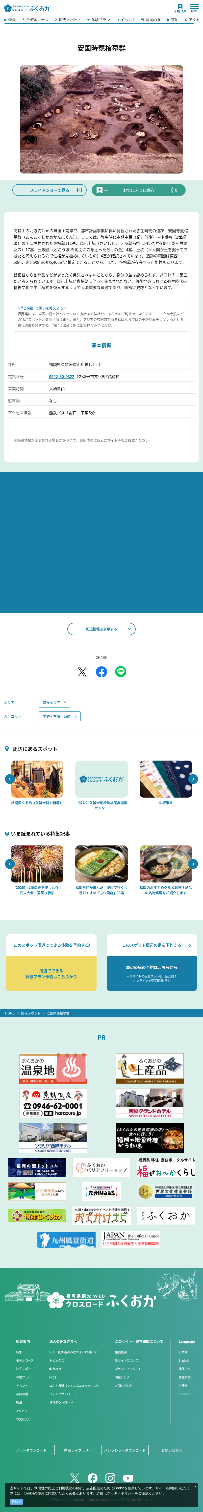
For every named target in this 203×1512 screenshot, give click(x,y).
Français (185, 1394)
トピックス (56, 1360)
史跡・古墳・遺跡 (57, 716)
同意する (16, 1501)
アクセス (22, 1411)
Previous (10, 779)
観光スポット (30, 1013)
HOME (10, 1013)
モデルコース (25, 1360)
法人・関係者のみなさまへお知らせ (73, 1352)
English (184, 1360)
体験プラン (23, 1377)
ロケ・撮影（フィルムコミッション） (74, 1385)
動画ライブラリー (78, 1450)
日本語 (183, 1352)
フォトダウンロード (62, 1394)
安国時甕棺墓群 (58, 1013)
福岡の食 (22, 1394)
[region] (101, 21)
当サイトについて (127, 1360)
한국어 (183, 1385)
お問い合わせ (124, 1385)
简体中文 (185, 1369)
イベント (22, 1385)
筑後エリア (51, 702)
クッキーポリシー (121, 1493)
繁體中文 (185, 1377)
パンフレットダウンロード (125, 1450)
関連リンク (122, 1377)
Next (193, 779)
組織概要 (121, 1352)
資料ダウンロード (61, 1402)
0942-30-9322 (61, 376)
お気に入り (23, 1419)
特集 (19, 1352)
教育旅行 (55, 1369)
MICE (52, 1377)
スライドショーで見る (49, 190)
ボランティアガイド (128, 1369)
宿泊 (19, 1402)
